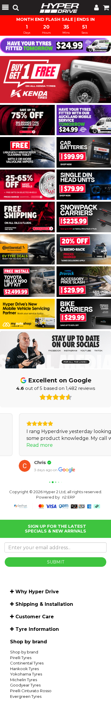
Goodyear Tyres (25, 685)
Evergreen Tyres (25, 696)
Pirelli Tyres (20, 657)
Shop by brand (24, 652)
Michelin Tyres (23, 679)
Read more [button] (21, 445)
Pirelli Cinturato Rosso (31, 690)
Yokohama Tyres (26, 674)
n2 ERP (68, 497)
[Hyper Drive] (56, 7)
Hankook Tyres (24, 668)
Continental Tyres (27, 663)
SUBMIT (55, 562)
